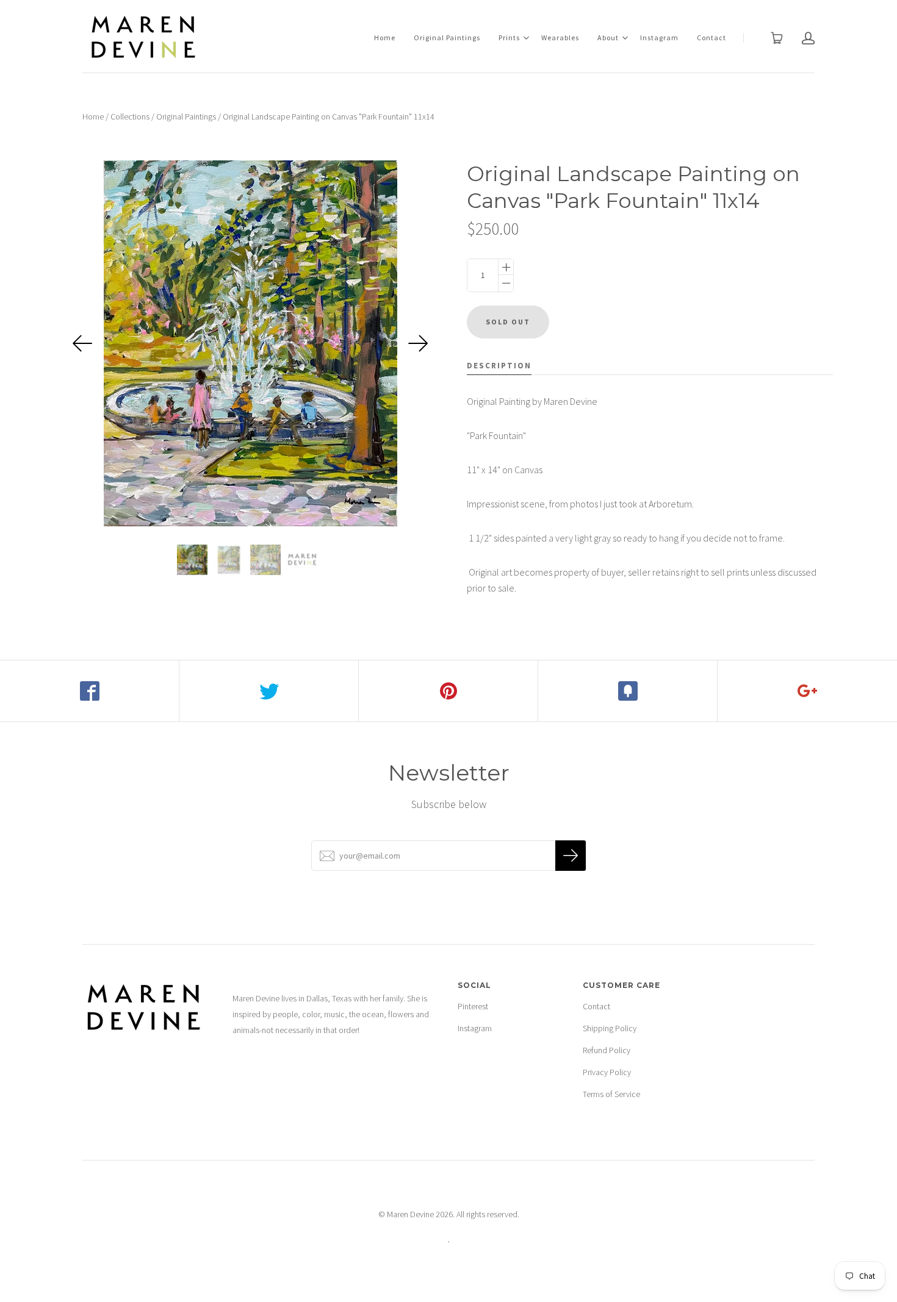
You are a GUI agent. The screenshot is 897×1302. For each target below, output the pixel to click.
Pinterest (473, 1006)
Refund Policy (606, 1050)
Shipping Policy (609, 1028)
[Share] (89, 691)
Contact (711, 37)
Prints (509, 37)
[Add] (807, 691)
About (608, 37)
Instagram (659, 37)
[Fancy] (628, 691)
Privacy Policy (607, 1072)
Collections (130, 116)
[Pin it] (448, 691)
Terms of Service (611, 1094)
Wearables (560, 37)
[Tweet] (269, 691)
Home (384, 37)
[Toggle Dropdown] (526, 38)
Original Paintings (447, 37)
